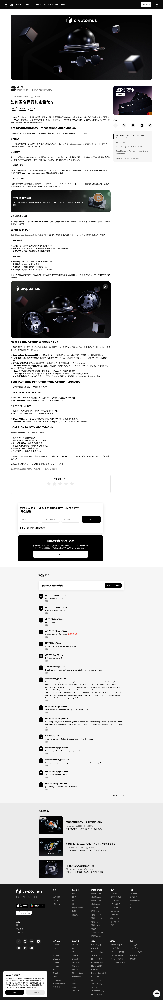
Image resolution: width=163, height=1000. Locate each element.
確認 (15, 992)
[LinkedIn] (38, 941)
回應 (46, 601)
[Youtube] (31, 941)
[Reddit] (25, 948)
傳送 (91, 519)
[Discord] (31, 948)
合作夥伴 (35, 992)
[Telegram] (18, 948)
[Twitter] (18, 941)
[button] (61, 309)
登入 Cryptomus (113, 585)
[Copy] (150, 125)
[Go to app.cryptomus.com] (19, 4)
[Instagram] (25, 941)
